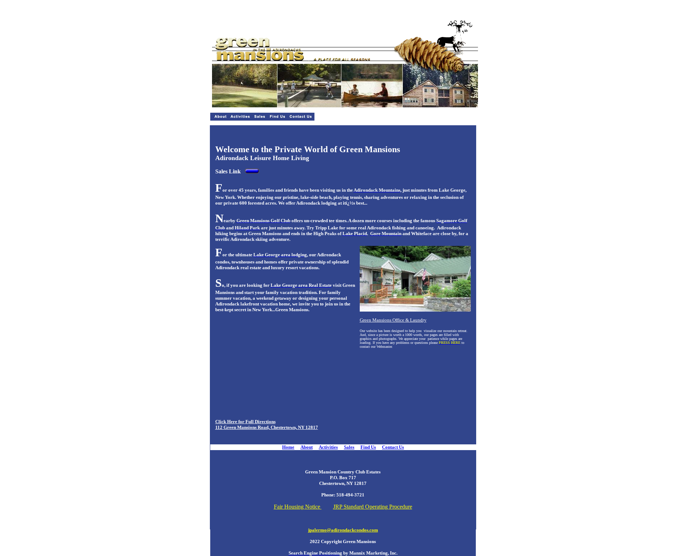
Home (288, 447)
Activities (328, 447)
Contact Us (393, 447)
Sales (349, 447)
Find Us (368, 447)
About (306, 447)
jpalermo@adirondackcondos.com (343, 530)
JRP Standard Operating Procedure (372, 507)
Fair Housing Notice (298, 507)
